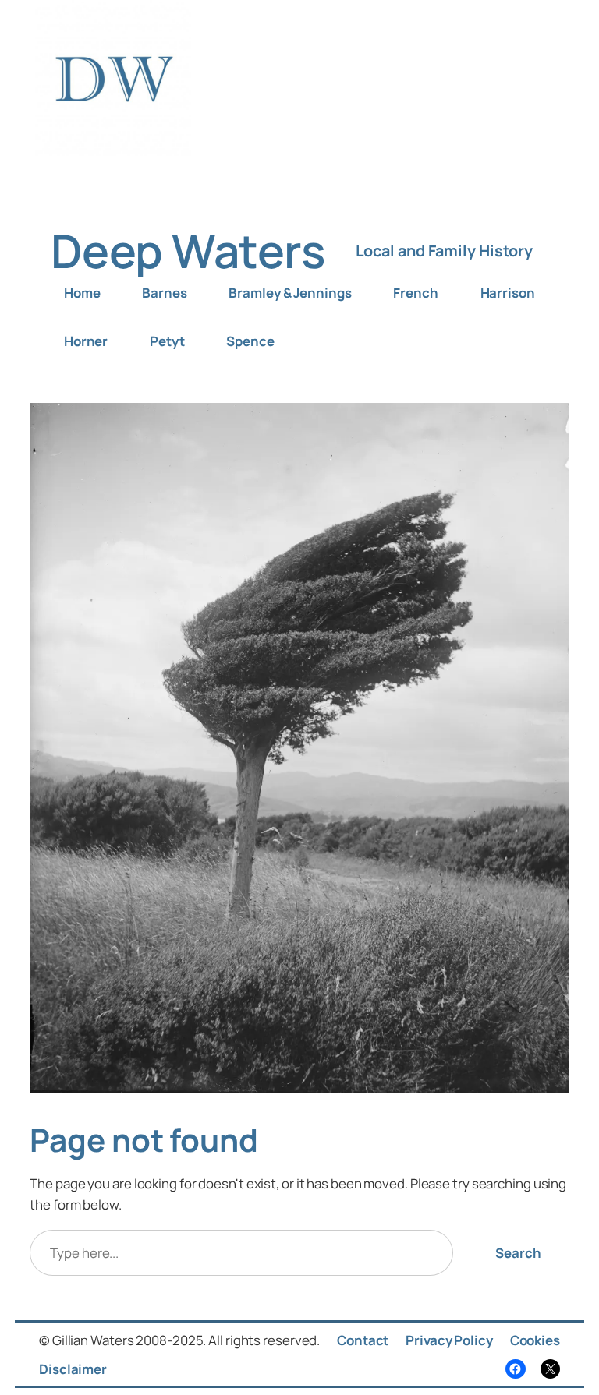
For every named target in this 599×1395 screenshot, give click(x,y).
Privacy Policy (449, 1340)
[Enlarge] (549, 423)
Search (518, 1253)
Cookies (535, 1340)
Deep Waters (188, 250)
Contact (362, 1340)
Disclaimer (73, 1369)
